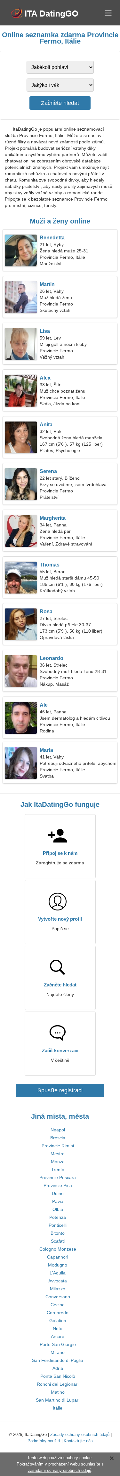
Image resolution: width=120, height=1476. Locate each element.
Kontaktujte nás (78, 1440)
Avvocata (57, 1280)
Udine (58, 1193)
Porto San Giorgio (58, 1344)
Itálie (57, 1408)
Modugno (57, 1264)
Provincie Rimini (58, 1145)
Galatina (57, 1320)
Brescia (57, 1137)
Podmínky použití (44, 1440)
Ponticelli (58, 1225)
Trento (57, 1169)
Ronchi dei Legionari (57, 1384)
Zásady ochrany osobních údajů (79, 1434)
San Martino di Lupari (57, 1400)
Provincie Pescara (57, 1177)
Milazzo (57, 1288)
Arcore (57, 1336)
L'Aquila (58, 1272)
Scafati (58, 1241)
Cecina (58, 1304)
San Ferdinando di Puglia (57, 1360)
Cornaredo (57, 1312)
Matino (58, 1392)
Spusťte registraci (60, 1090)
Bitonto (58, 1233)
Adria (57, 1368)
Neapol (58, 1129)
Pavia (57, 1201)
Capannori (57, 1257)
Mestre (58, 1153)
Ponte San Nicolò (57, 1376)
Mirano (58, 1352)
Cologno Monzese (57, 1249)
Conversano (57, 1296)
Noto (57, 1328)
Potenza (57, 1217)
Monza (58, 1161)
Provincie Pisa (58, 1185)
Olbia (57, 1209)
